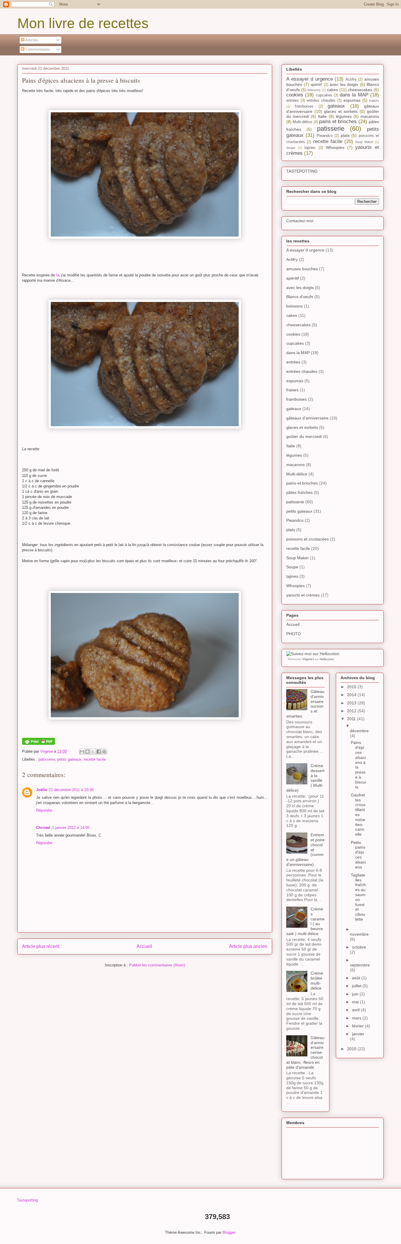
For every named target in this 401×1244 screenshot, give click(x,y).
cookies (294, 95)
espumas (351, 100)
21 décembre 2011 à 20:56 (71, 790)
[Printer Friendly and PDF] (38, 743)
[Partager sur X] (93, 751)
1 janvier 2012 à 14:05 (71, 827)
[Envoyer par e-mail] (82, 751)
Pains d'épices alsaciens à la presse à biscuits (358, 764)
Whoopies (335, 147)
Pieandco (325, 136)
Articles (31, 40)
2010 (352, 1048)
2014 (352, 694)
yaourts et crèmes (303, 595)
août (356, 978)
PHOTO (293, 633)
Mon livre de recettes (83, 23)
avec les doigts (344, 84)
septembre (360, 965)
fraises (374, 100)
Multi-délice (302, 122)
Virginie (47, 751)
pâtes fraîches (299, 492)
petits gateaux (69, 759)
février (358, 1026)
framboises (304, 106)
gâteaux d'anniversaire (307, 418)
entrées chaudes (321, 100)
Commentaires (37, 49)
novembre (359, 934)
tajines (310, 148)
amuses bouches (302, 268)
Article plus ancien (248, 946)
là (57, 275)
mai (356, 1002)
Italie (322, 116)
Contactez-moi (299, 220)
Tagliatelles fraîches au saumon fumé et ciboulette (358, 897)
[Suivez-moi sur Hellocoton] (312, 653)
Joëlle (41, 790)
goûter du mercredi (304, 436)
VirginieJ (308, 659)
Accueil (144, 946)
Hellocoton (327, 659)
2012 (352, 710)
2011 (352, 718)
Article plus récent (40, 946)
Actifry (351, 79)
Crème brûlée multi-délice (317, 980)
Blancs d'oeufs (299, 296)
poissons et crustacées (307, 539)
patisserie (46, 759)
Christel (43, 827)
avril (356, 1009)
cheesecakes (360, 89)
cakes (332, 89)
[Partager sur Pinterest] (104, 751)
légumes (344, 116)
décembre (359, 730)
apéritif (316, 85)
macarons (369, 116)
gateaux (336, 106)
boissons (314, 90)
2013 (352, 703)
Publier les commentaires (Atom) (157, 965)
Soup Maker (364, 142)
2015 (352, 686)
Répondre (44, 810)
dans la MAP (354, 95)
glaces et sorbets (341, 111)
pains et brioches (338, 121)
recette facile (95, 759)
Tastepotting (27, 1200)
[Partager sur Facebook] (99, 751)
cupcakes (324, 95)
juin (356, 994)
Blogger (229, 1232)
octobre (359, 947)
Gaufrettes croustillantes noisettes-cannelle (358, 815)
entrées (292, 100)
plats (345, 135)
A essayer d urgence (309, 79)
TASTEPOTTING (302, 171)
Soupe (290, 147)
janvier (358, 1033)
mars (357, 1018)
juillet (357, 985)
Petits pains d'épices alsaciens (358, 854)
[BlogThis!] (87, 751)
